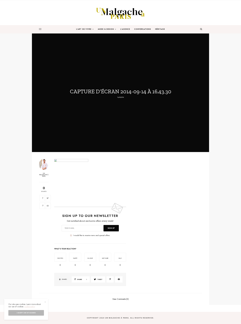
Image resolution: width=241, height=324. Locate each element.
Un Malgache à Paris (43, 175)
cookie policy (29, 306)
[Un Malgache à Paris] (120, 12)
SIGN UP (111, 228)
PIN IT (91, 180)
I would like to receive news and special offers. (91, 235)
